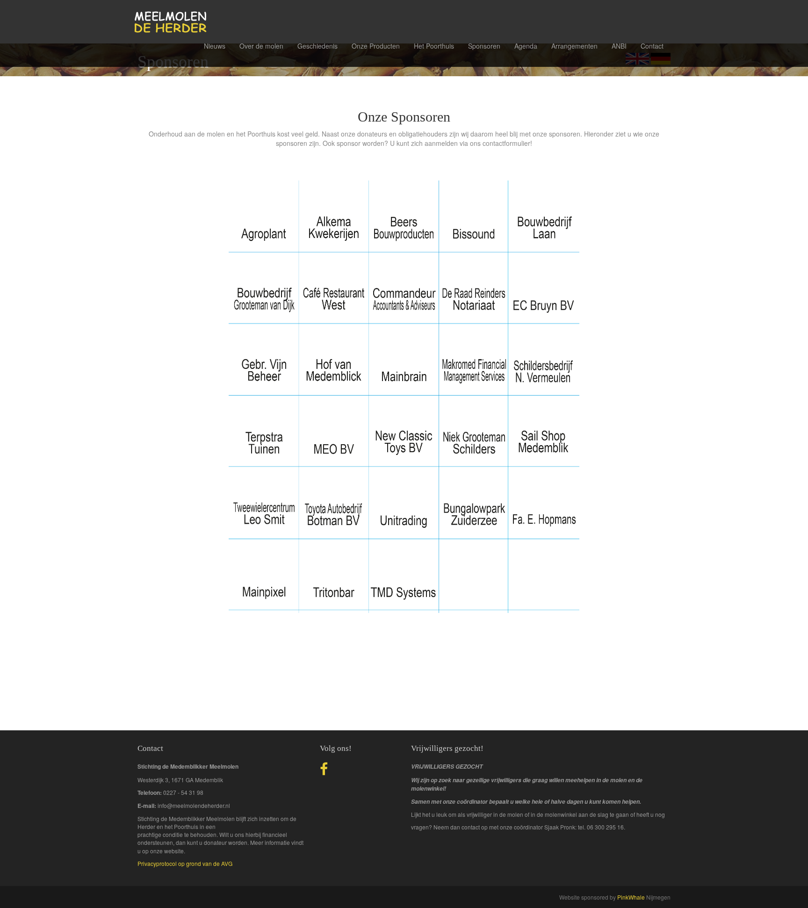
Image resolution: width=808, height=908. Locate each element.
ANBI (619, 45)
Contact (652, 45)
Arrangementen (574, 45)
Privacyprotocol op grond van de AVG (184, 863)
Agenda (525, 45)
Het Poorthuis (434, 45)
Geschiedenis (317, 45)
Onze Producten (376, 45)
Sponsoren (484, 45)
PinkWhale (631, 897)
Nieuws (214, 45)
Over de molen (261, 45)
